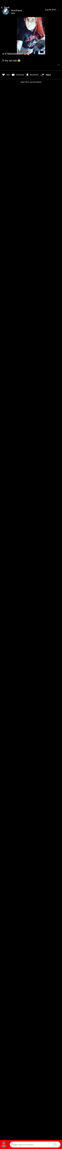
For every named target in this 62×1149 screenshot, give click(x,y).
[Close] (5, 7)
